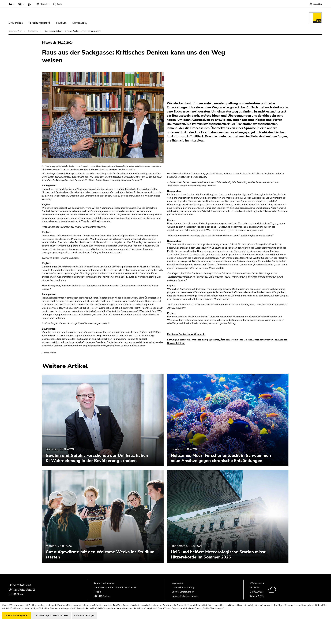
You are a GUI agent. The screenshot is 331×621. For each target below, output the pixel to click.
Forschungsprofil (39, 23)
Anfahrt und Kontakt (104, 583)
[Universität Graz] (315, 18)
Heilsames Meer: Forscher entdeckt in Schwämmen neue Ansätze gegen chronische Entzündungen (221, 458)
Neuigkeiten (33, 31)
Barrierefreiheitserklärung (185, 596)
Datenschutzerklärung (183, 587)
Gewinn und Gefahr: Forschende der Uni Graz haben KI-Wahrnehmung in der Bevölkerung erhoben (97, 458)
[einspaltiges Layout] (30, 4)
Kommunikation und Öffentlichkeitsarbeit (114, 587)
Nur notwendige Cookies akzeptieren (51, 615)
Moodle (97, 591)
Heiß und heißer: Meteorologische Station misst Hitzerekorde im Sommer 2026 (218, 554)
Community (79, 23)
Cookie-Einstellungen (183, 591)
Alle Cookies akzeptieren (16, 615)
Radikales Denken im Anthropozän (186, 334)
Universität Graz (15, 31)
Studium (61, 23)
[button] (11, 4)
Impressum (177, 583)
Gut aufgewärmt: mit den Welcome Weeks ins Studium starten (100, 554)
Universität (16, 23)
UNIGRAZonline (101, 596)
